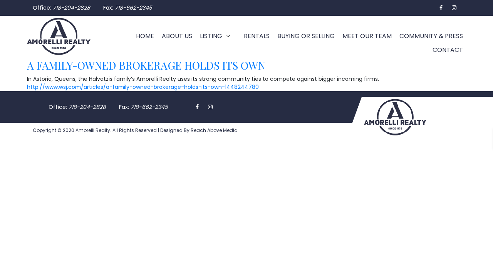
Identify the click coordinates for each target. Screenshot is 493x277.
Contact (448, 49)
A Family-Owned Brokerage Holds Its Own (146, 65)
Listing (211, 36)
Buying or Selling (306, 36)
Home (145, 36)
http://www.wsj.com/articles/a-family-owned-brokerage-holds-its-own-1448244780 (143, 87)
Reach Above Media (213, 130)
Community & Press (431, 36)
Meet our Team (367, 36)
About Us (177, 36)
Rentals (257, 36)
